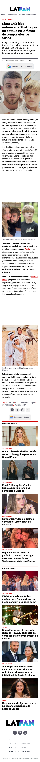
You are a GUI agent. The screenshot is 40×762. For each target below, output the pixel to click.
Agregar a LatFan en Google (19, 67)
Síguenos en (21, 417)
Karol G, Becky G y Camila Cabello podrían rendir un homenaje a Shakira (16, 488)
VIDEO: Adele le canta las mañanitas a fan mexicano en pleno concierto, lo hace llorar (19, 599)
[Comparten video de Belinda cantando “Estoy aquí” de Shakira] (20, 504)
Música (4, 627)
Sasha (27, 249)
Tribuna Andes (14, 752)
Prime (14, 740)
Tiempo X (14, 748)
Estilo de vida (31, 15)
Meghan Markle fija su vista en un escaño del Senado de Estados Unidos (19, 706)
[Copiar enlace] (28, 410)
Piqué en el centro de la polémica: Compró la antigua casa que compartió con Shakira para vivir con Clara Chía (18, 558)
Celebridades (12, 15)
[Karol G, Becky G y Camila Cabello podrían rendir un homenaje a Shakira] (20, 470)
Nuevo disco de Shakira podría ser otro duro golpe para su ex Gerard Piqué (19, 454)
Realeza (22, 15)
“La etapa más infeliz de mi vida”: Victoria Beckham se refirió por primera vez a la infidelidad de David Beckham (18, 670)
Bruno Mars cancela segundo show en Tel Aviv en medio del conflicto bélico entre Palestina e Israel (20, 634)
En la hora (14, 744)
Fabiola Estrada (10, 60)
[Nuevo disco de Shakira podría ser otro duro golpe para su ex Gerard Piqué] (20, 436)
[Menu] (3, 9)
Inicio (3, 15)
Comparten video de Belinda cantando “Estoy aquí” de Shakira (18, 522)
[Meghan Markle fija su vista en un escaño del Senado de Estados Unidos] (20, 688)
